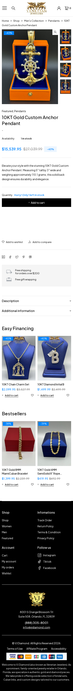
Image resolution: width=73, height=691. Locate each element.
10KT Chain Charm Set (15, 384)
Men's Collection (34, 20)
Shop (16, 20)
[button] (55, 32)
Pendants (54, 20)
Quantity (23, 194)
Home (5, 20)
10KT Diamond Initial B (50, 384)
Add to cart (38, 202)
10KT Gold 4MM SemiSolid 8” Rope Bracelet (48, 473)
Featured (7, 111)
